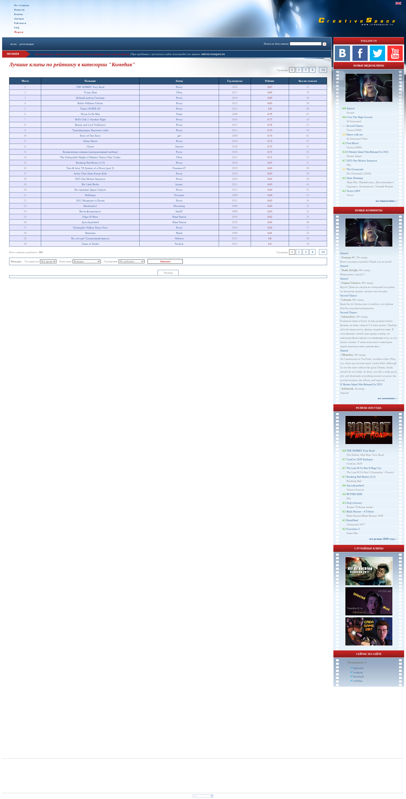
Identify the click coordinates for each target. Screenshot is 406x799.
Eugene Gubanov (351, 282)
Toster (179, 114)
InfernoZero (348, 316)
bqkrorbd (358, 668)
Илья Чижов (179, 216)
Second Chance (355, 125)
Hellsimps (90, 195)
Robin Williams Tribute (90, 103)
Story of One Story (90, 135)
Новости (19, 9)
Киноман (90, 233)
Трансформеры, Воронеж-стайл (90, 130)
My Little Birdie (90, 184)
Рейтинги (20, 23)
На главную (21, 5)
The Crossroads (355, 169)
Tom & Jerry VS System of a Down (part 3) (90, 168)
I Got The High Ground (359, 117)
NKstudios (347, 354)
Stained (351, 108)
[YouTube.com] (395, 60)
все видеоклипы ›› (386, 200)
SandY (179, 211)
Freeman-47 (179, 168)
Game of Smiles (90, 243)
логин (13, 44)
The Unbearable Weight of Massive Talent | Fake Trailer (90, 157)
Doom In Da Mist (90, 114)
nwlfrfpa (358, 680)
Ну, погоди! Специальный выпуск (90, 238)
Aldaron (179, 238)
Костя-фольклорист (90, 211)
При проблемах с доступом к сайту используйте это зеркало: (166, 54)
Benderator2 (90, 206)
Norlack (179, 243)
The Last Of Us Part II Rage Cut (364, 468)
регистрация (27, 44)
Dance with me (355, 134)
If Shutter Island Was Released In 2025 (368, 151)
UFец (179, 92)
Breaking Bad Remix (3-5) (90, 162)
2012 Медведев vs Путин (90, 200)
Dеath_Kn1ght (350, 270)
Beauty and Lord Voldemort (90, 124)
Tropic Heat (90, 92)
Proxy (179, 87)
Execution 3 (353, 528)
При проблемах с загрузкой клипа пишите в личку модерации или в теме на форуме (82, 54)
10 (323, 70)
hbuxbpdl (358, 676)
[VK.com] (342, 60)
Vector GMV (353, 190)
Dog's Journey (354, 502)
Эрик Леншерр (355, 178)
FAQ (17, 27)
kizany (179, 184)
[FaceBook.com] (360, 60)
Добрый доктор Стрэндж (90, 97)
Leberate (346, 299)
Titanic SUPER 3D (90, 108)
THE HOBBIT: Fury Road (90, 87)
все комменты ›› (387, 398)
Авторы (19, 18)
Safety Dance (90, 141)
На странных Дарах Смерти (90, 189)
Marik (179, 233)
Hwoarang (179, 206)
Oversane (179, 195)
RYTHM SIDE (354, 494)
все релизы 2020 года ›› (383, 538)
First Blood (353, 143)
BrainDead (352, 520)
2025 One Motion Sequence (90, 178)
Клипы (18, 14)
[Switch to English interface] (398, 3)
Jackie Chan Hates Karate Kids (90, 173)
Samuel (179, 146)
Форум (18, 32)
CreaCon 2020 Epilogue (360, 459)
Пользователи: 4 (357, 662)
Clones (90, 146)
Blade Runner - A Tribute (360, 511)
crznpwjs (358, 672)
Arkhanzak (347, 388)
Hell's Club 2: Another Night (90, 119)
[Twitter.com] (377, 60)
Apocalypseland (90, 222)
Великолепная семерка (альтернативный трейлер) (90, 151)
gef (179, 135)
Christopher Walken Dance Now (90, 227)
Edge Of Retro (90, 216)
